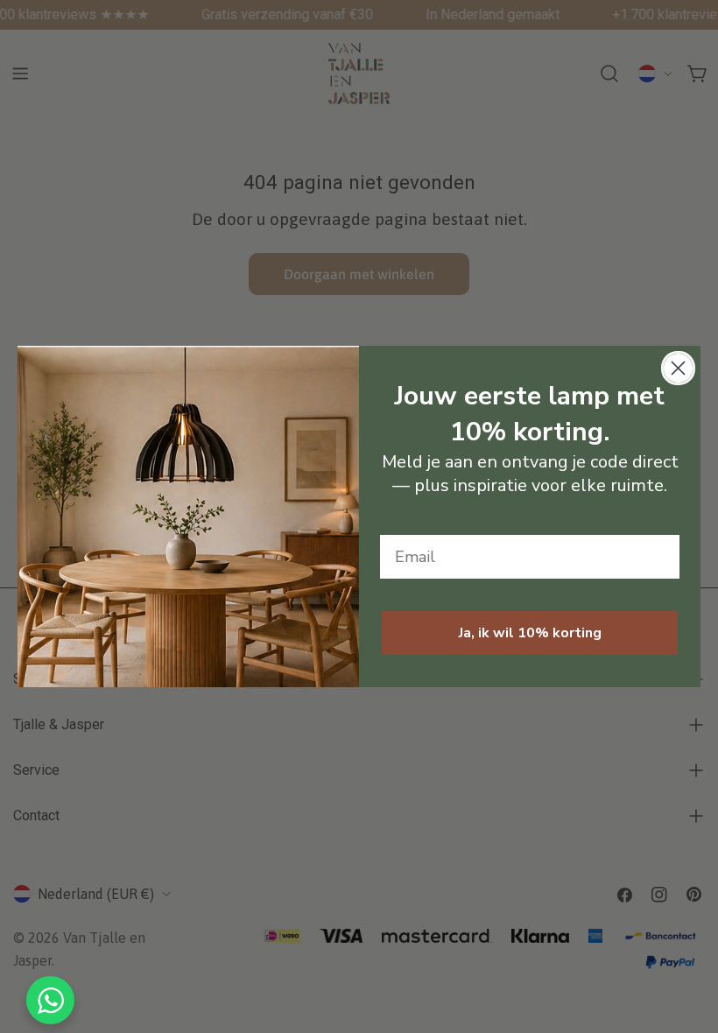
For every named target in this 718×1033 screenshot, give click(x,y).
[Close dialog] (678, 368)
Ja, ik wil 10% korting (530, 633)
